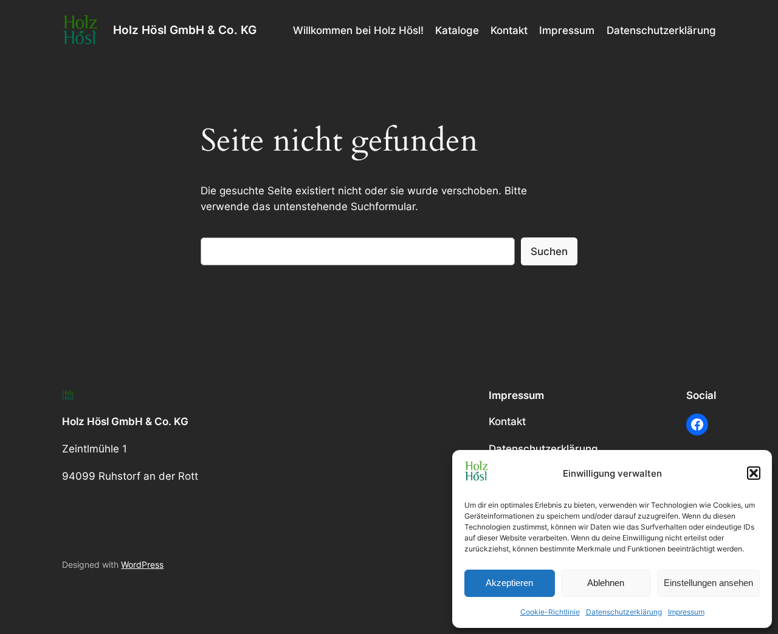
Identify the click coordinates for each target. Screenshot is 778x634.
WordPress (142, 564)
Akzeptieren (509, 583)
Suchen (549, 251)
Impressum (686, 611)
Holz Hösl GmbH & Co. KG (184, 29)
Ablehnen (605, 583)
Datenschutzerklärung (624, 611)
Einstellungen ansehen (708, 583)
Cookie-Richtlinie (550, 611)
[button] (754, 473)
